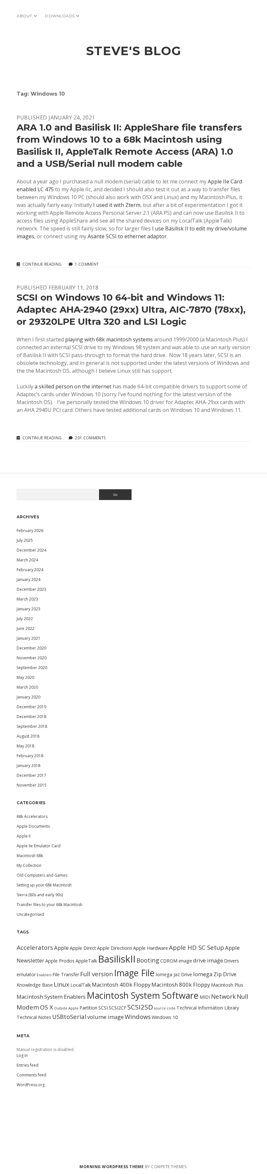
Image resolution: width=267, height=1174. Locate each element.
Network (223, 996)
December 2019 (31, 707)
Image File (134, 973)
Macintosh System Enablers (51, 996)
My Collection (29, 865)
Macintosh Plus (227, 985)
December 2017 (31, 775)
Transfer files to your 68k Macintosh (49, 904)
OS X (46, 1007)
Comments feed (31, 1075)
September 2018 (32, 726)
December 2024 (31, 550)
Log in (22, 1055)
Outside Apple (66, 1008)
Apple (61, 947)
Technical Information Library (207, 1008)
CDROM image (176, 961)
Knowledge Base (35, 985)
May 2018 (25, 746)
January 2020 (28, 697)
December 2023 (31, 589)
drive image (208, 960)
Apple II (24, 836)
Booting (147, 960)
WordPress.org (31, 1085)
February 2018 (30, 756)
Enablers (44, 975)
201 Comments (90, 438)
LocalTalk (80, 985)
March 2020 (27, 687)
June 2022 (26, 628)
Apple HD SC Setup (196, 947)
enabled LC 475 (35, 189)
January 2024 (28, 579)
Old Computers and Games (42, 875)
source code (165, 1008)
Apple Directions (114, 948)
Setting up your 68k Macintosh (44, 885)
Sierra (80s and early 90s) (40, 895)
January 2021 (28, 638)
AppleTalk (86, 961)
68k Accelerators (32, 816)
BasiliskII (116, 958)
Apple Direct (83, 948)
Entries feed (27, 1065)
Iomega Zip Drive (214, 974)
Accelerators (35, 947)
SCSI (103, 1008)
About (24, 15)
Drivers (231, 961)
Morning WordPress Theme (111, 1166)
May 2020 (25, 677)
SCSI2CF (117, 1008)
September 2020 (32, 667)
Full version (96, 974)
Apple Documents (33, 826)
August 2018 (28, 736)
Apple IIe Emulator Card (39, 846)
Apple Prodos (60, 961)
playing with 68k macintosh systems (109, 339)
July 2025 (25, 540)
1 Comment (87, 264)
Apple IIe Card (225, 181)
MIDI (205, 997)
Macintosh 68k (30, 855)
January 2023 (28, 609)
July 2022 (25, 618)
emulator (26, 974)
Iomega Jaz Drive (174, 974)
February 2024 (30, 569)
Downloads (60, 15)
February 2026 (30, 530)
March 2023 (27, 599)
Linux (61, 984)
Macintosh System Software (143, 995)
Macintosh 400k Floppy (121, 984)
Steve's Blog (133, 50)
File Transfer (65, 974)
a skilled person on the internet (73, 386)
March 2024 (27, 560)
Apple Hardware (150, 948)
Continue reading (42, 264)
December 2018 (31, 716)
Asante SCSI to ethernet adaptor (127, 236)
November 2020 (32, 658)
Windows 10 (165, 1017)
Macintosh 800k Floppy (180, 984)
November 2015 (32, 785)
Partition (88, 1008)
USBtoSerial (69, 1016)
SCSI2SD (140, 1006)
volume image (105, 1017)
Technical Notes (34, 1017)
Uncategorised (30, 914)
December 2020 (31, 648)
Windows (138, 1016)
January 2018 (28, 765)
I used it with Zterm (116, 205)
